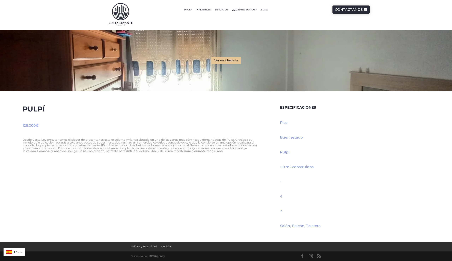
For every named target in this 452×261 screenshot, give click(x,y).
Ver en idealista (226, 60)
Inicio (188, 9)
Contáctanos (349, 9)
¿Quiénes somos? (244, 9)
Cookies (166, 246)
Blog (264, 9)
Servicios (221, 9)
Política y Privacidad (144, 246)
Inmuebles (203, 9)
